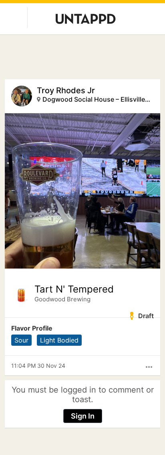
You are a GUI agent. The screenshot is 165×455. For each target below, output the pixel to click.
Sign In (83, 416)
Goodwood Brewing (62, 299)
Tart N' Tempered (74, 289)
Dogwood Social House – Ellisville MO (96, 99)
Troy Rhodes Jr (66, 90)
